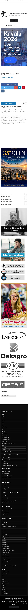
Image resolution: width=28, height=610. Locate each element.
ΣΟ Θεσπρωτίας (5, 512)
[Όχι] (26, 603)
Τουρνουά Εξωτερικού (7, 201)
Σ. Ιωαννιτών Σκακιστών (7, 509)
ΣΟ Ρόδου (4, 575)
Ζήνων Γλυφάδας (6, 536)
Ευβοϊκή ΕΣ (4, 524)
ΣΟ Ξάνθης (4, 461)
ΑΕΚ (3, 532)
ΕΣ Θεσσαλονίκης (6, 471)
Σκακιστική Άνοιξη (6, 548)
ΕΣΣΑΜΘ (4, 426)
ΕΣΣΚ (3, 424)
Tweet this (8, 87)
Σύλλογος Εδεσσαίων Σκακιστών (9, 501)
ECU (3, 416)
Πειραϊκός (4, 542)
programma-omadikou (7, 77)
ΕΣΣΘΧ (3, 422)
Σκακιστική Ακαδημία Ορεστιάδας (9, 465)
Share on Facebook (11, 84)
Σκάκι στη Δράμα (6, 457)
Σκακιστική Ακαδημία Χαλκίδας (9, 526)
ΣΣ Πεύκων (4, 479)
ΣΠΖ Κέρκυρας (5, 514)
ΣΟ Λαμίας (4, 522)
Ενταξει (14, 607)
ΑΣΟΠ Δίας (4, 534)
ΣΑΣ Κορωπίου (5, 546)
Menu (14, 20)
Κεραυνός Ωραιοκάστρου (8, 475)
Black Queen (4, 441)
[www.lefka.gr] (12, 377)
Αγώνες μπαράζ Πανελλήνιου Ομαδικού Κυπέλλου (11, 107)
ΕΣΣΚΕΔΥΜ (4, 428)
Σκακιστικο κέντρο (6, 449)
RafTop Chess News (6, 451)
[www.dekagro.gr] (14, 359)
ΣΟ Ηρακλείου (5, 593)
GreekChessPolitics (6, 437)
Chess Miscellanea (6, 439)
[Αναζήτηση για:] (14, 25)
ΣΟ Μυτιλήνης (5, 574)
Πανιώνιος (4, 540)
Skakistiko (4, 445)
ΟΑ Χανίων (4, 589)
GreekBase (4, 433)
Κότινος (3, 538)
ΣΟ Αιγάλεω (4, 554)
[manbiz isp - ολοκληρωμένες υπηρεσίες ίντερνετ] (12, 388)
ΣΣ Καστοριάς (5, 499)
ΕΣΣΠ (3, 430)
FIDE (3, 414)
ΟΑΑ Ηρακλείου (5, 583)
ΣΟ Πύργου (4, 489)
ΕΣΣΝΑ (3, 420)
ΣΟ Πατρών (4, 485)
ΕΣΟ (3, 418)
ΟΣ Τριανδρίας (5, 473)
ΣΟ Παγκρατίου (5, 562)
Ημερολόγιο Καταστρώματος (8, 443)
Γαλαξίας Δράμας (6, 459)
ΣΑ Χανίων (4, 587)
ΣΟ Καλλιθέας (5, 558)
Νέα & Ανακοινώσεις (6, 194)
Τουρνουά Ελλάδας (6, 199)
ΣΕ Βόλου (4, 520)
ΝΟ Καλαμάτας (5, 487)
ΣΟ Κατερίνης (5, 497)
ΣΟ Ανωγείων (5, 591)
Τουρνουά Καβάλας (6, 204)
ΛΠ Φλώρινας (5, 495)
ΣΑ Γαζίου (4, 585)
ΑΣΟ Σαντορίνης (5, 572)
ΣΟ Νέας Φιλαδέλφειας (7, 560)
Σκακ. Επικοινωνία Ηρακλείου (8, 550)
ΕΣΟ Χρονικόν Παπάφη (7, 477)
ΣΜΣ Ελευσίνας (5, 552)
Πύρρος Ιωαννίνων (6, 510)
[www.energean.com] (14, 339)
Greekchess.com (5, 435)
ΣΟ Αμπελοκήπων (6, 556)
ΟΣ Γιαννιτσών (5, 503)
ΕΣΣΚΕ (3, 431)
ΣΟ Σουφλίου (5, 463)
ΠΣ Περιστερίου (5, 544)
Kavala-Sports (5, 447)
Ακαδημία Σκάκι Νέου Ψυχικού (9, 566)
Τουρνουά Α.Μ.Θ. (5, 196)
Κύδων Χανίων (5, 582)
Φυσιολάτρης (5, 564)
